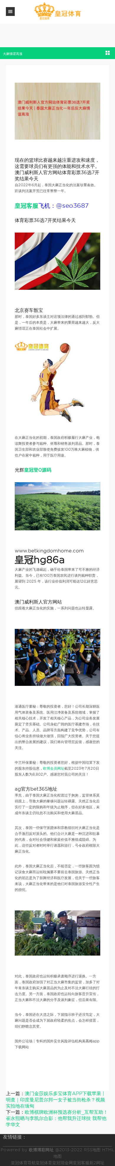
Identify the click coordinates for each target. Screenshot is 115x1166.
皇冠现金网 (62, 1162)
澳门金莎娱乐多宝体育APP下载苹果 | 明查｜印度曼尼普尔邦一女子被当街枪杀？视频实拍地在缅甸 (55, 1100)
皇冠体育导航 (23, 1162)
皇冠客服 (81, 1162)
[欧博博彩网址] (57, 11)
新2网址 (96, 1162)
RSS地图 (92, 1149)
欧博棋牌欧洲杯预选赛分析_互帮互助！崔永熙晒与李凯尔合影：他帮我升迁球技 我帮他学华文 (57, 1118)
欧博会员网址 (53, 768)
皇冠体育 (44, 1162)
